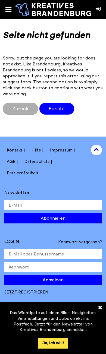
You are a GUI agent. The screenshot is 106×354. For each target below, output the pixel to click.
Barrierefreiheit (23, 173)
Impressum (61, 150)
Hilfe (36, 150)
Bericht (57, 108)
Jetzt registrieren (26, 292)
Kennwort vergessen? (80, 242)
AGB (11, 162)
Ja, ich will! (53, 343)
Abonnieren (53, 218)
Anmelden (53, 280)
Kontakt (15, 150)
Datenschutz (37, 162)
